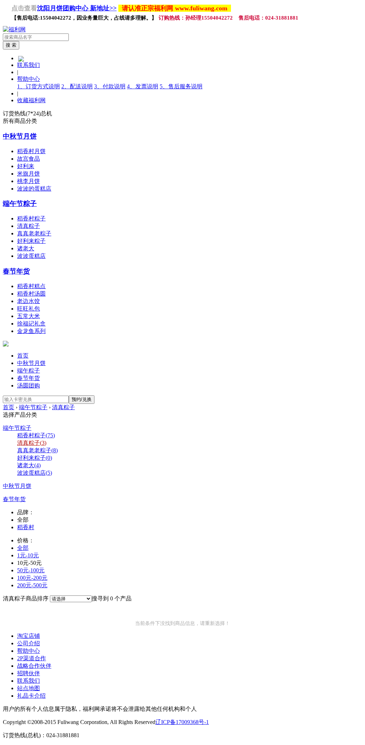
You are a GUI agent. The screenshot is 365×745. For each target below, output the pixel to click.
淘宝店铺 (28, 636)
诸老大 (25, 248)
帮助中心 (28, 79)
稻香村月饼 (31, 151)
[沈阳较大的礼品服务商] (14, 29)
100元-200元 (32, 578)
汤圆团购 (28, 385)
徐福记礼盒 (31, 324)
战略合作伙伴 (34, 666)
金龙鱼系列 (31, 331)
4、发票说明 (142, 86)
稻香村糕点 (31, 286)
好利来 (25, 166)
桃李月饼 (28, 181)
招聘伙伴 (28, 673)
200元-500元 (32, 585)
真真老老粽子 (34, 233)
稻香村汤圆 (31, 294)
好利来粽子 (31, 241)
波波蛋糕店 (31, 256)
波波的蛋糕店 (34, 189)
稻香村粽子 (31, 218)
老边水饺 (28, 301)
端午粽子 (28, 371)
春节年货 (16, 271)
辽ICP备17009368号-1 (182, 722)
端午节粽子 (20, 203)
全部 (23, 548)
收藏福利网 (31, 100)
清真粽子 (28, 226)
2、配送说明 (77, 86)
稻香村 (25, 527)
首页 (23, 356)
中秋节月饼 (20, 136)
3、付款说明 (109, 86)
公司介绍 (28, 643)
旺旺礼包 (28, 309)
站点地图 (28, 688)
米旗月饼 (28, 174)
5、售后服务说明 (181, 86)
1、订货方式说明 (38, 86)
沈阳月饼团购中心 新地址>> (77, 8)
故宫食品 (28, 159)
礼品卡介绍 (31, 696)
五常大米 (28, 316)
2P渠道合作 (31, 658)
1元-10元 (28, 555)
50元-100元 (31, 570)
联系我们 (28, 65)
